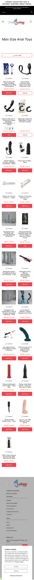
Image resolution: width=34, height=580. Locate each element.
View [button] (9, 135)
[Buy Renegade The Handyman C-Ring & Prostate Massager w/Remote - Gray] (9, 297)
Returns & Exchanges (11, 503)
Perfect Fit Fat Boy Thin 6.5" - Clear (8, 197)
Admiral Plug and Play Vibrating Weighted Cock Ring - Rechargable (9, 84)
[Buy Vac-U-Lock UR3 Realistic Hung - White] (25, 407)
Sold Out (25, 93)
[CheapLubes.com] (16, 21)
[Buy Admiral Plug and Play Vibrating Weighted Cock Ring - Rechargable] (9, 69)
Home (7, 522)
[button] (30, 21)
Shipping (8, 500)
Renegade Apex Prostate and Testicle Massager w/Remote (9, 234)
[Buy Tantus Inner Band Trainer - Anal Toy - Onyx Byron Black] (25, 371)
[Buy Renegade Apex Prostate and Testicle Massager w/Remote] (9, 219)
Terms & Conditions (11, 506)
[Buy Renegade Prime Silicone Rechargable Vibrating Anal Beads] (25, 258)
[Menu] (3, 21)
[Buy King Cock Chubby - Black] (25, 148)
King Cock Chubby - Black (25, 161)
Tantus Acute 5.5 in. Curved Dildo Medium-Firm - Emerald (25, 349)
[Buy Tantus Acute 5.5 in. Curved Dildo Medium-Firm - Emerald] (25, 334)
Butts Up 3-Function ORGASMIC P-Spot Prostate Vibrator (25, 120)
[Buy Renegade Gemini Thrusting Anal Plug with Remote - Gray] (9, 258)
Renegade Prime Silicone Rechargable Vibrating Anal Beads (25, 274)
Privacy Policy (19, 562)
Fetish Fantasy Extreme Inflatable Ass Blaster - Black (9, 162)
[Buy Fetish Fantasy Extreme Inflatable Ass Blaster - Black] (9, 148)
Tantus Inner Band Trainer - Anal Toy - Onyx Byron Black (25, 385)
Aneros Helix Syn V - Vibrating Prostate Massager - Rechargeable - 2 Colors (9, 122)
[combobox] (15, 12)
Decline (16, 571)
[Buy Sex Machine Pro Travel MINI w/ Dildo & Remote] (9, 334)
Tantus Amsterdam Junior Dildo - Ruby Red (9, 385)
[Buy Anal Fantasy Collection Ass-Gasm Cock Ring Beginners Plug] (25, 69)
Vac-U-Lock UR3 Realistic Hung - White (25, 421)
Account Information (11, 530)
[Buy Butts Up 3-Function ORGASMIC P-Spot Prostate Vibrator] (25, 106)
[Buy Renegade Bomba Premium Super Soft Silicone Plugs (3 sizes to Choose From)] (25, 219)
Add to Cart (9, 93)
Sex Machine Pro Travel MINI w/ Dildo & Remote (9, 348)
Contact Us (9, 514)
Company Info (10, 528)
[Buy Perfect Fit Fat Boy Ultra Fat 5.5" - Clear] (25, 183)
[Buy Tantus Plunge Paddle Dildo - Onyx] (9, 407)
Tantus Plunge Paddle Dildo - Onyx (9, 420)
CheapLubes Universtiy (12, 511)
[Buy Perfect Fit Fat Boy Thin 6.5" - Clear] (9, 183)
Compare (9, 78)
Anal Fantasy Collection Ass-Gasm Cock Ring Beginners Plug (25, 84)
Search (8, 525)
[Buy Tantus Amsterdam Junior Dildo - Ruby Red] (9, 371)
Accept (16, 566)
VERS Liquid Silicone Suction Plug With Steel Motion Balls (9, 456)
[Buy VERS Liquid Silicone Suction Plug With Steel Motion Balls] (9, 442)
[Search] (31, 12)
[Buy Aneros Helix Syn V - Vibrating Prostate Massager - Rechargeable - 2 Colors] (9, 106)
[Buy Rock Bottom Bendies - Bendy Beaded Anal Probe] (25, 297)
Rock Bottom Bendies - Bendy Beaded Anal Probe (25, 311)
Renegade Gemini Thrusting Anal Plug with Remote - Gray (9, 273)
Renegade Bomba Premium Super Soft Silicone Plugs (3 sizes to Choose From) (25, 235)
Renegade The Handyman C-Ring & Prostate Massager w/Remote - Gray (9, 312)
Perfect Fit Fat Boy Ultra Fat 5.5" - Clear (25, 197)
